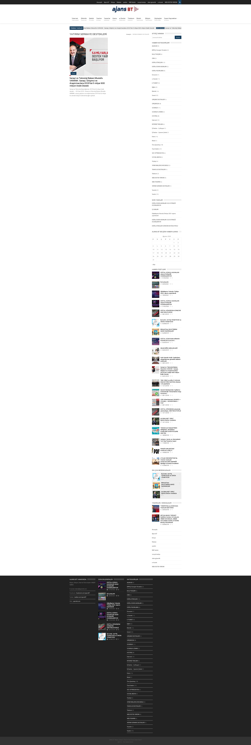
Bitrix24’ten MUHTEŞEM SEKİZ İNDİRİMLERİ (168, 330)
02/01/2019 (165, 376)
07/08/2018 (165, 465)
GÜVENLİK (155, 108)
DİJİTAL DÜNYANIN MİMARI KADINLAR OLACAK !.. (170, 339)
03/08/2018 (165, 524)
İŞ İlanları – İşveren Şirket (159, 132)
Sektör (91, 19)
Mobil (139, 19)
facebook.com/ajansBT (83, 593)
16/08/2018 (165, 452)
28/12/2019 (165, 314)
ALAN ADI (154, 46)
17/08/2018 (165, 443)
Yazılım (99, 19)
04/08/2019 (165, 324)
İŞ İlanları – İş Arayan (158, 128)
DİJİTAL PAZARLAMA (157, 71)
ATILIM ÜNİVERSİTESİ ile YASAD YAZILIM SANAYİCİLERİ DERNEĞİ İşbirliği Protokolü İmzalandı (169, 460)
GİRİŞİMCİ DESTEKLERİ (158, 99)
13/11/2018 (165, 413)
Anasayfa (99, 2)
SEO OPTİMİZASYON (158, 153)
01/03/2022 (165, 278)
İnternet (75, 19)
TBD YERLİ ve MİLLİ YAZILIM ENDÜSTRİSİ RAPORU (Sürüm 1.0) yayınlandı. (170, 382)
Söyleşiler (158, 19)
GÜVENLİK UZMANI (157, 112)
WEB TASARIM (156, 182)
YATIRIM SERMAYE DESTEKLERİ (161, 186)
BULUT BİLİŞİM (156, 54)
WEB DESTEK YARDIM (171, 2)
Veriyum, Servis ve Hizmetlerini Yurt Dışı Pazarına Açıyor (170, 440)
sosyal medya (142, 2)
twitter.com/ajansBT (80, 597)
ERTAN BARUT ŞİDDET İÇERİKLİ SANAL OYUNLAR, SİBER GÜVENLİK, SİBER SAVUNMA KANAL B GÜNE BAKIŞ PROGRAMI (169, 518)
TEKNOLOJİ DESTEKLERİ (159, 169)
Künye (113, 2)
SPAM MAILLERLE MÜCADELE (160, 165)
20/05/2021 (165, 284)
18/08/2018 (165, 435)
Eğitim (153, 87)
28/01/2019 (165, 363)
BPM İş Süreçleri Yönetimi (159, 50)
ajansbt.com (76, 601)
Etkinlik (84, 19)
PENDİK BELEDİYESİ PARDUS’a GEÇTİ (167, 449)
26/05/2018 (165, 510)
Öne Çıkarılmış (156, 145)
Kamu (115, 19)
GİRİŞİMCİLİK (155, 104)
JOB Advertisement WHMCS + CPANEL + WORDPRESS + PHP (170, 401)
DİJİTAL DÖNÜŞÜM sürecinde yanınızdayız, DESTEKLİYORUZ (170, 410)
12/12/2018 (165, 386)
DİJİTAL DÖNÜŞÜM (152, 28)
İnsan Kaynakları (170, 19)
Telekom (131, 19)
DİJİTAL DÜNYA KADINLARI (159, 66)
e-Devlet (122, 19)
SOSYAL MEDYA (156, 157)
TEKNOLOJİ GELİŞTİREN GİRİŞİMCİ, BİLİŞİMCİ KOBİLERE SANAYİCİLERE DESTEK (169, 430)
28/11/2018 (165, 395)
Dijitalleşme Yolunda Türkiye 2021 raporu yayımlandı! (169, 292)
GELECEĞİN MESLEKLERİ (168, 348)
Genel (154, 95)
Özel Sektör (155, 149)
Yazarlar (107, 19)
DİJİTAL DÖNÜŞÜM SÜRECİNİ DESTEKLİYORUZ (165, 226)
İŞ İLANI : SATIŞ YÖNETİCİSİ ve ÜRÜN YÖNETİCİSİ (170, 321)
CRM (153, 58)
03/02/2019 (165, 350)
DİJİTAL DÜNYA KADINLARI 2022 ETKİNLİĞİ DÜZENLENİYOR (169, 274)
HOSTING (154, 116)
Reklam (119, 2)
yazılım (125, 2)
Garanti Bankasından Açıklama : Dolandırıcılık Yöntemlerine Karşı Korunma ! (170, 391)
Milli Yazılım (132, 2)
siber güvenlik (152, 2)
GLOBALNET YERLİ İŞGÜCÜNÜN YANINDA (168, 419)
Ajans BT (106, 2)
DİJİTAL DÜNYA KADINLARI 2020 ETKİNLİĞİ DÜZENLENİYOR (169, 302)
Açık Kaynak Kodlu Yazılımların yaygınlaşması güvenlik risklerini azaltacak (170, 359)
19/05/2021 (165, 295)
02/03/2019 (165, 342)
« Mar (153, 264)
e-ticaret (160, 2)
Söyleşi (154, 161)
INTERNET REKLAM (157, 124)
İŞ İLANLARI (155, 209)
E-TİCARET (155, 83)
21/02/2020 (165, 306)
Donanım (154, 75)
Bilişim (148, 19)
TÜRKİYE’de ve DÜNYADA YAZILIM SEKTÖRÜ (169, 507)
